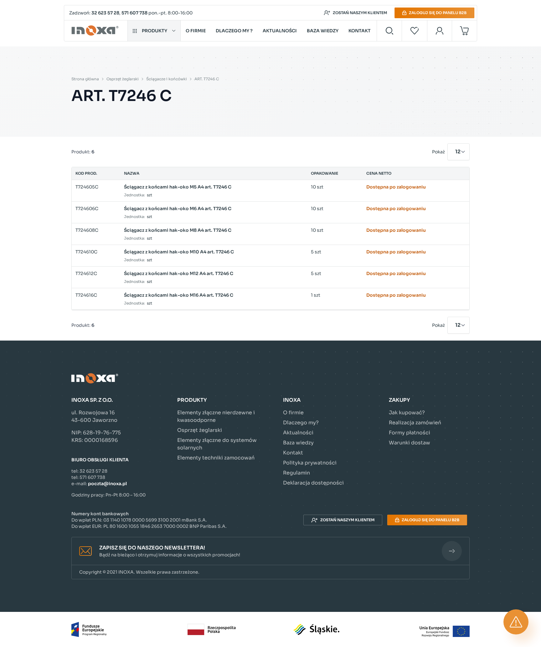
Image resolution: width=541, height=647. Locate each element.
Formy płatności (409, 432)
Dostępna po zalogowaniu (396, 187)
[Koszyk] (464, 30)
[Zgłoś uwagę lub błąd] (515, 621)
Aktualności (280, 31)
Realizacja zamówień (415, 422)
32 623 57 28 (105, 13)
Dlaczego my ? (234, 31)
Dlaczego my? (301, 422)
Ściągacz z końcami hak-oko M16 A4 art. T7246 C (178, 295)
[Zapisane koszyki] (414, 30)
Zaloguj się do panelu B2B (437, 12)
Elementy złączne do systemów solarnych (217, 444)
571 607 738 (134, 13)
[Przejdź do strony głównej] (96, 30)
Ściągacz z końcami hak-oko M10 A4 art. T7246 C (179, 252)
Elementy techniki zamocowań (216, 457)
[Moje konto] (439, 30)
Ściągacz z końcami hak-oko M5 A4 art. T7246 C (177, 187)
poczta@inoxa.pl (107, 483)
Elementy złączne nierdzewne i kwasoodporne (216, 416)
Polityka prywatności (310, 462)
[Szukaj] (389, 30)
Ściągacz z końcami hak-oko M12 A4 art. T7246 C (178, 273)
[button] (270, 551)
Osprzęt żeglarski (122, 79)
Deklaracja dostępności (313, 483)
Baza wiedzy (322, 31)
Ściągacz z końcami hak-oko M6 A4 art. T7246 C (177, 208)
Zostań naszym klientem (360, 12)
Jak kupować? (407, 412)
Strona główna (85, 79)
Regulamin (296, 472)
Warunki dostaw (409, 442)
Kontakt (359, 31)
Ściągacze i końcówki (166, 79)
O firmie (196, 31)
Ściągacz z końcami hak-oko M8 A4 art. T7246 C (177, 230)
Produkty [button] (154, 31)
